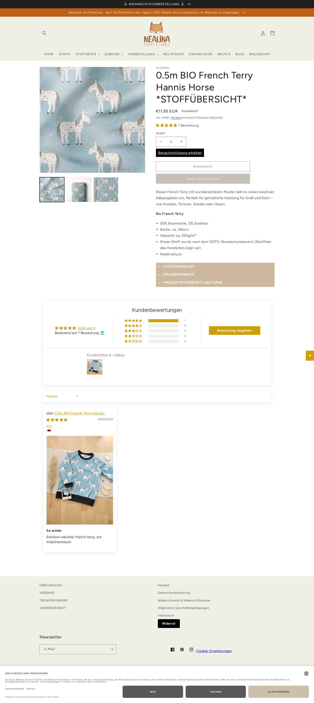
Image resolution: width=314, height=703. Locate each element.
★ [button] (310, 355)
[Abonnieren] (111, 649)
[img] (56, 420)
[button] (44, 33)
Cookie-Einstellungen (214, 651)
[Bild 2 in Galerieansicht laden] (78, 189)
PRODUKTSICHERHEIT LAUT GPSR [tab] (192, 283)
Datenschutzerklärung (174, 593)
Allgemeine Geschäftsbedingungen (183, 608)
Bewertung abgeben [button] (234, 330)
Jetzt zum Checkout (202, 179)
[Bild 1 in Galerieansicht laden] (52, 189)
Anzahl (160, 133)
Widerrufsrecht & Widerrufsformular (184, 600)
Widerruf (169, 623)
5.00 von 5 (86, 328)
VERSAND (47, 593)
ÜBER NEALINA (51, 585)
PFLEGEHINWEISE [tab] (178, 274)
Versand (176, 117)
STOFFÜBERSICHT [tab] (179, 266)
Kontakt (163, 585)
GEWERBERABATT (53, 608)
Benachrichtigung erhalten (180, 153)
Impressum (166, 615)
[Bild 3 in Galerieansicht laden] (106, 189)
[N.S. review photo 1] (79, 480)
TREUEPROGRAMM (54, 600)
